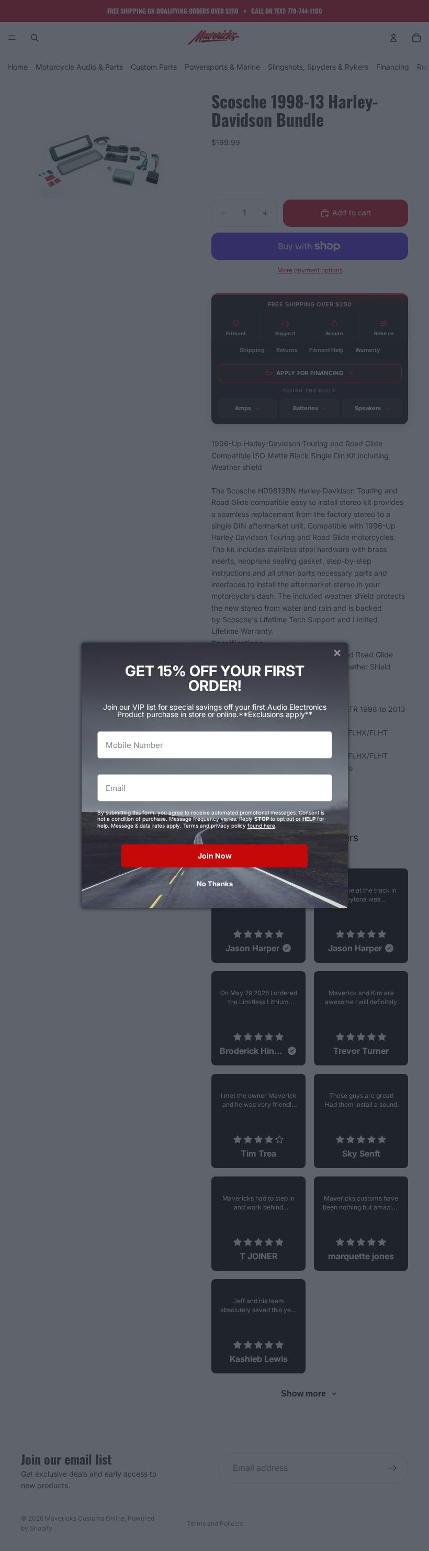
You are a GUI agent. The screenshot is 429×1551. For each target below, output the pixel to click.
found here (261, 825)
